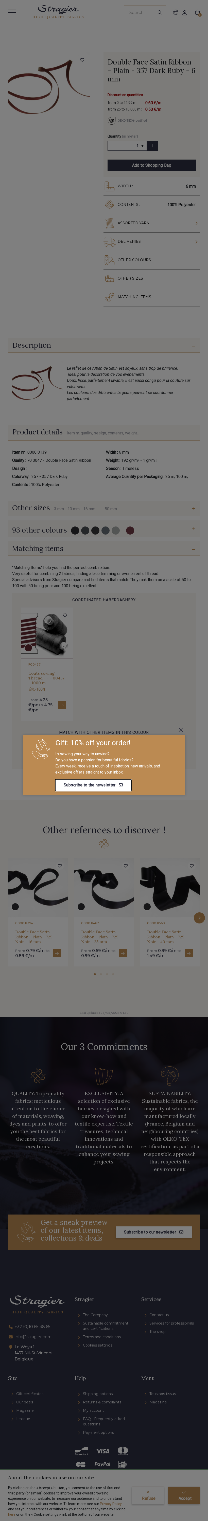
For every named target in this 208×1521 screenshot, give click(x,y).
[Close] (181, 729)
